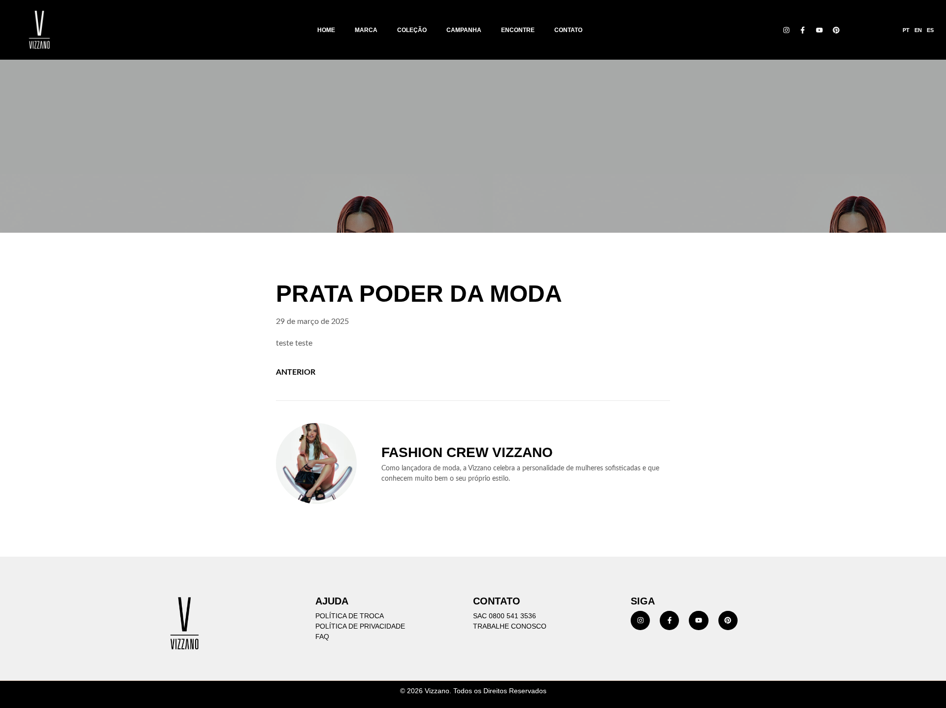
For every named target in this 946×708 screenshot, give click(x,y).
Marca (366, 30)
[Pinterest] (836, 30)
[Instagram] (786, 30)
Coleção (412, 30)
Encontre (518, 30)
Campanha (463, 30)
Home (326, 30)
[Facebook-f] (803, 30)
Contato (568, 30)
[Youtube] (819, 30)
